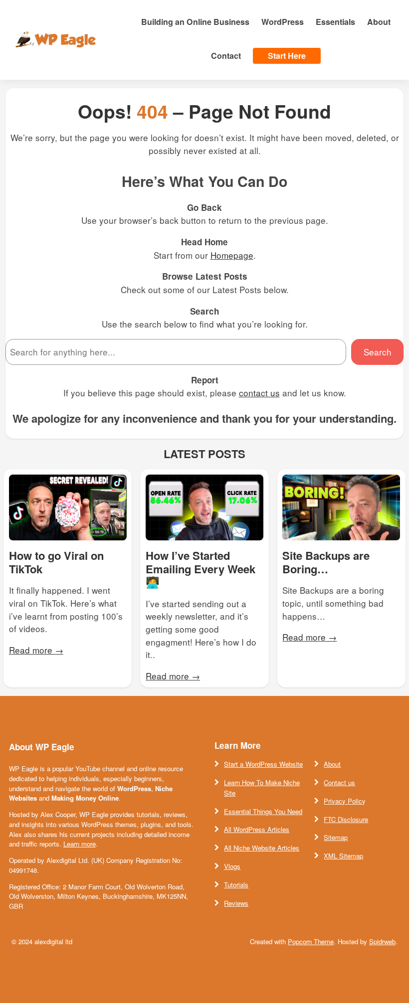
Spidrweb (382, 941)
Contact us (339, 782)
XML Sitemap (343, 855)
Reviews (236, 903)
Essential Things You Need (263, 811)
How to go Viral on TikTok (56, 562)
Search (378, 351)
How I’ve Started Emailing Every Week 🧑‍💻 (200, 568)
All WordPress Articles (256, 829)
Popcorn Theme (311, 941)
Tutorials (236, 884)
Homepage (231, 255)
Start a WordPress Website (263, 764)
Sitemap (336, 837)
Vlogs (232, 866)
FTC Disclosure (346, 819)
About (332, 764)
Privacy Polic (343, 801)
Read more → (36, 650)
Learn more (79, 843)
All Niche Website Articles (261, 847)
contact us (259, 392)
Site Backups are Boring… (326, 562)
